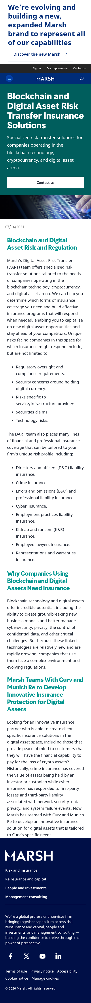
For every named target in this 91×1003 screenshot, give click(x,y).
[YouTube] (42, 956)
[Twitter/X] (26, 956)
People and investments (26, 887)
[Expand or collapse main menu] (9, 78)
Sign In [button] (37, 68)
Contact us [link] (79, 68)
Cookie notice (16, 978)
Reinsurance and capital (25, 879)
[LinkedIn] (58, 956)
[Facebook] (10, 956)
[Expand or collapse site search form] (81, 78)
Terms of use (16, 971)
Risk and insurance (21, 870)
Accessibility (67, 971)
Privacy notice (42, 971)
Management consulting (26, 896)
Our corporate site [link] (57, 68)
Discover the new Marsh (37, 54)
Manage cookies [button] (45, 978)
